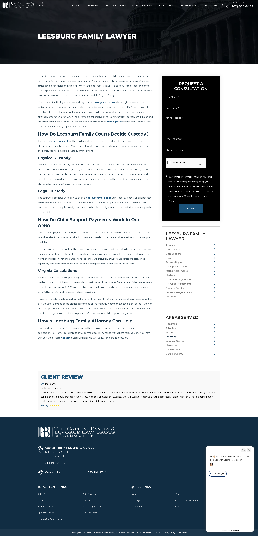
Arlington (171, 328)
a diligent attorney (104, 102)
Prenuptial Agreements (178, 284)
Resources (164, 5)
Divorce (170, 258)
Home (75, 5)
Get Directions (56, 463)
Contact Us (209, 5)
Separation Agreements (179, 292)
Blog (177, 494)
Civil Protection (90, 512)
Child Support (173, 254)
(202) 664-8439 (241, 6)
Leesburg (171, 336)
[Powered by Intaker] (235, 530)
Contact (65, 337)
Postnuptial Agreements (179, 279)
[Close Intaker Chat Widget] (249, 450)
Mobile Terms (190, 196)
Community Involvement (187, 500)
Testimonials (187, 5)
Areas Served (141, 5)
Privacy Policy (168, 533)
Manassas (171, 345)
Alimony (170, 245)
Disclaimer (182, 533)
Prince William (173, 349)
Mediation (171, 275)
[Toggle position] (243, 450)
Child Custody (173, 249)
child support (114, 121)
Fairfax (169, 332)
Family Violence (45, 506)
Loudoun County (175, 341)
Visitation (171, 296)
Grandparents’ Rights (177, 266)
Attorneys (92, 5)
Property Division (175, 288)
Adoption (42, 494)
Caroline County (174, 354)
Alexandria (171, 324)
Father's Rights (174, 262)
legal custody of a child (98, 198)
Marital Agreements (177, 271)
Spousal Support (46, 512)
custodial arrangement (55, 141)
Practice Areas (114, 5)
